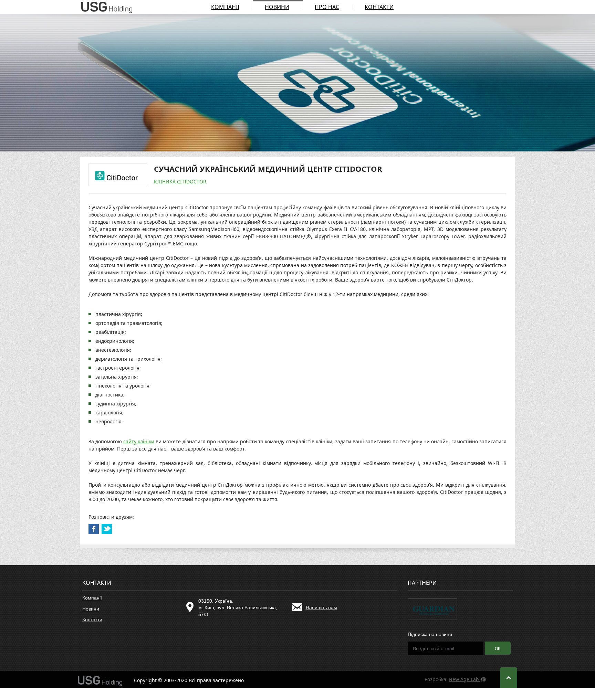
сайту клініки (138, 441)
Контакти (379, 7)
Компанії (225, 7)
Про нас (327, 7)
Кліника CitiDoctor (180, 181)
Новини (277, 7)
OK (498, 648)
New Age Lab (464, 679)
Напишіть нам (321, 607)
